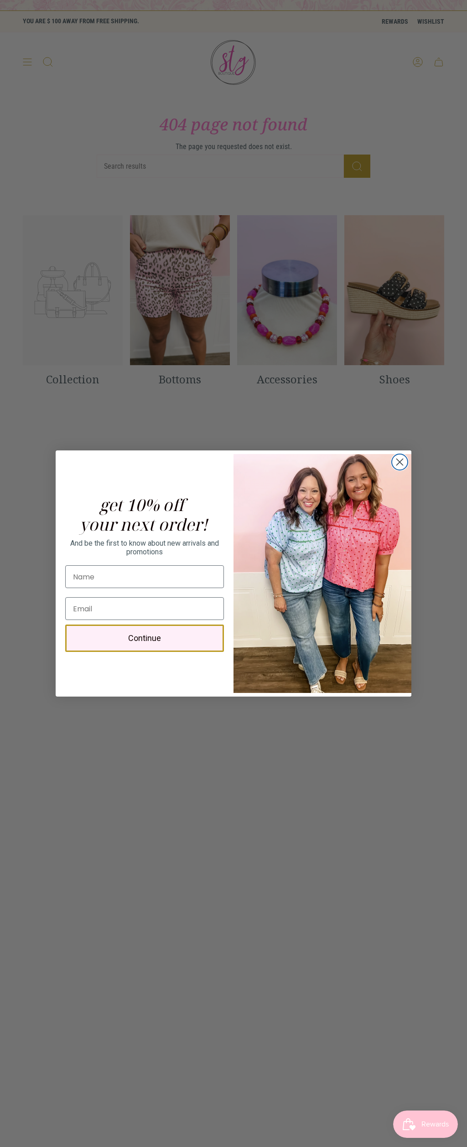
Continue (144, 638)
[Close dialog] (400, 462)
